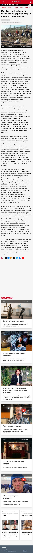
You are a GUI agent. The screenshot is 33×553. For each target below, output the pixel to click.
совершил (26, 213)
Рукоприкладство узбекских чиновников (11, 22)
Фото (21, 8)
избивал (4, 184)
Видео (16, 8)
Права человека (20, 20)
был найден (20, 223)
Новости (4, 8)
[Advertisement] (16, 279)
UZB (13, 5)
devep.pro (25, 551)
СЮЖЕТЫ (27, 8)
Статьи (10, 8)
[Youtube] (23, 258)
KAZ (2, 5)
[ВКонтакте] (8, 258)
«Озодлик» (24, 63)
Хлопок (13, 20)
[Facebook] (20, 258)
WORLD (16, 5)
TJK (7, 5)
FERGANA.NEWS (16, 2)
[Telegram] (17, 258)
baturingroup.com (9, 551)
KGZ (5, 5)
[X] (5, 258)
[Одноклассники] (11, 258)
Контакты (4, 547)
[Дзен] (14, 258)
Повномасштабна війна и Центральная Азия (10, 514)
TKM (10, 5)
